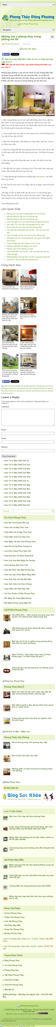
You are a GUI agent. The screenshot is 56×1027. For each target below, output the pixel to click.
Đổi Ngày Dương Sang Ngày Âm (17, 603)
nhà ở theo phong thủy (12, 386)
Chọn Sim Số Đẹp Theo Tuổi (16, 527)
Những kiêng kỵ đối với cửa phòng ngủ (22, 216)
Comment (5, 407)
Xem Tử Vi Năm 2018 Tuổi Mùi (17, 489)
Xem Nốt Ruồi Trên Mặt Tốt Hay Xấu (19, 570)
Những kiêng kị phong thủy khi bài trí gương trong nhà (28, 257)
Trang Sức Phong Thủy (14, 929)
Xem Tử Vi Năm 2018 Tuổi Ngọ (17, 485)
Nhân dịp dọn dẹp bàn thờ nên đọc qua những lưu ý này (31, 897)
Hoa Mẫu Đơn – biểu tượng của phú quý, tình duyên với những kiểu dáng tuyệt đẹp (33, 616)
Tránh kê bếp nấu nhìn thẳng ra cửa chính (23, 243)
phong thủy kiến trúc (8, 388)
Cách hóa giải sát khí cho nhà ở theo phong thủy (26, 235)
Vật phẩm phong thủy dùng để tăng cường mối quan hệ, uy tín (32, 629)
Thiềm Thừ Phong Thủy (14, 917)
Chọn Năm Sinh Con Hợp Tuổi (17, 537)
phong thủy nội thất (24, 391)
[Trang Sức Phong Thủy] (13, 681)
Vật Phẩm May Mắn (12, 925)
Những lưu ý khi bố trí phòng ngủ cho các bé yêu (26, 214)
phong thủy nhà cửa (24, 388)
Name (4, 430)
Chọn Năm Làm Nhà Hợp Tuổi (16, 589)
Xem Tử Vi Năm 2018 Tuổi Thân (17, 493)
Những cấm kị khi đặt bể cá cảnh (20, 249)
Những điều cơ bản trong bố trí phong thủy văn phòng (32, 770)
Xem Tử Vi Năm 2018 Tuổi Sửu (17, 465)
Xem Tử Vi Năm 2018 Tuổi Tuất (17, 501)
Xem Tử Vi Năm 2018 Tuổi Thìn (17, 477)
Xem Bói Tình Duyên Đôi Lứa (16, 523)
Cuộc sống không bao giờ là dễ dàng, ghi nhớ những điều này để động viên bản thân (30, 828)
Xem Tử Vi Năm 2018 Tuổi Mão (17, 473)
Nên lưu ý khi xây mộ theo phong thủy (27, 816)
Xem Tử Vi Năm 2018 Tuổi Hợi (17, 505)
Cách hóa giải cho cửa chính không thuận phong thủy (28, 222)
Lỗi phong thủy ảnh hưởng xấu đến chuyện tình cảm (31, 849)
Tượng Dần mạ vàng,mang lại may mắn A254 (30, 886)
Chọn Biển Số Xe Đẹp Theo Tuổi (18, 532)
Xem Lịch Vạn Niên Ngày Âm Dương (19, 560)
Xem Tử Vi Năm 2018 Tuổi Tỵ (16, 481)
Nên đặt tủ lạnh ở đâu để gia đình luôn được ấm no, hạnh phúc (33, 706)
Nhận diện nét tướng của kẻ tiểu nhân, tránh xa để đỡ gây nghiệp (31, 838)
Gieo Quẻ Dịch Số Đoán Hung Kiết (18, 556)
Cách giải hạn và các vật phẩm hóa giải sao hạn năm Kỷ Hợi (31, 876)
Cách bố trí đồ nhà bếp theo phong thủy (22, 260)
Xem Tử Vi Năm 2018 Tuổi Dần (17, 469)
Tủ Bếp (15, 980)
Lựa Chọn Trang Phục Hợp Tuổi (17, 551)
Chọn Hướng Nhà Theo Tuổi (16, 565)
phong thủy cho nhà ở (45, 386)
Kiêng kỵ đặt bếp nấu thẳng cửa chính (22, 246)
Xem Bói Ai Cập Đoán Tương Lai (18, 546)
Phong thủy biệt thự (28, 386)
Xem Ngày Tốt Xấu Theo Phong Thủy (20, 542)
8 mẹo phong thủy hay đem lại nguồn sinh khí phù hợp (31, 719)
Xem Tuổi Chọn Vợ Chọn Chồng (18, 584)
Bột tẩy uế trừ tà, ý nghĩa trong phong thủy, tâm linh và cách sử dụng (32, 642)
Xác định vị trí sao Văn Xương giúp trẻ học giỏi (25, 225)
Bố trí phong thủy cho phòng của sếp (29, 742)
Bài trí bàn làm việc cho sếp (25, 755)
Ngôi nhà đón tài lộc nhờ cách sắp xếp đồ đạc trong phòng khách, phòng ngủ (31, 693)
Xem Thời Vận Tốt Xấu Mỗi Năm (18, 579)
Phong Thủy (14, 960)
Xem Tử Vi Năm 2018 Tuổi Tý (16, 461)
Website (4, 447)
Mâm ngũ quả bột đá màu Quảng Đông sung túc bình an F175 (31, 866)
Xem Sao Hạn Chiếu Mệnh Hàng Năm (20, 575)
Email (4, 438)
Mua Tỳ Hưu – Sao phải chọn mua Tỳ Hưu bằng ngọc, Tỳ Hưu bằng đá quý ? (31, 655)
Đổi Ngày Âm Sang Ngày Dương (17, 598)
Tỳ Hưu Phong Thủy (12, 913)
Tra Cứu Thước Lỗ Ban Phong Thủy (19, 593)
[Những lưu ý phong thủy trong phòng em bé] (28, 100)
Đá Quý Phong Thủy (12, 933)
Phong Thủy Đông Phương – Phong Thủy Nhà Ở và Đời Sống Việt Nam (32, 1010)
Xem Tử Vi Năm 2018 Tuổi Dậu (17, 497)
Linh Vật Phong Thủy (13, 921)
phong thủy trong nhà (39, 391)
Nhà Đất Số (12, 788)
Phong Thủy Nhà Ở (12, 44)
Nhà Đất (8, 990)
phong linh (41, 177)
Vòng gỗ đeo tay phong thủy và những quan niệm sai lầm (33, 669)
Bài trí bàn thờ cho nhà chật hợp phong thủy (24, 227)
